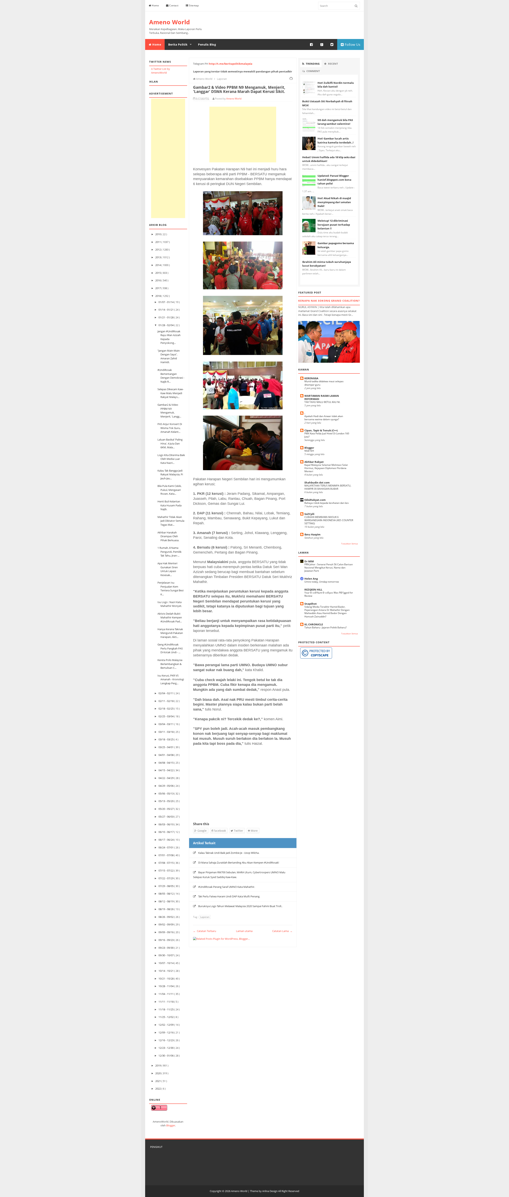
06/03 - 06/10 (166, 824)
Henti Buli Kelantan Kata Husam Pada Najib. (169, 505)
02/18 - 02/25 (166, 708)
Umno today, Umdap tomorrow (321, 581)
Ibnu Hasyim (312, 534)
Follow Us (352, 44)
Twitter (238, 830)
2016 (158, 280)
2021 (158, 1081)
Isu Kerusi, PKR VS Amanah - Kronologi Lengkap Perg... (170, 679)
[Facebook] (311, 44)
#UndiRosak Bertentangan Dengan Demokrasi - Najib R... (170, 375)
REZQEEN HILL (313, 589)
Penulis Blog (207, 44)
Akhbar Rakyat (314, 462)
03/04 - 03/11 (166, 724)
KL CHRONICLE (313, 624)
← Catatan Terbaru (204, 931)
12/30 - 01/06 (166, 1055)
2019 (158, 1065)
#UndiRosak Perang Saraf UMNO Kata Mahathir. (226, 887)
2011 (158, 242)
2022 (158, 1088)
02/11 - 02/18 (166, 701)
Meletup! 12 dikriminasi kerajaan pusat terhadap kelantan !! (334, 224)
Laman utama (244, 931)
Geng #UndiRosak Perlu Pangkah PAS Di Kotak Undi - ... (170, 648)
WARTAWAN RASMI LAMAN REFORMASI (321, 397)
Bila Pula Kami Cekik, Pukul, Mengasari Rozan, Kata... (169, 489)
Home (155, 5)
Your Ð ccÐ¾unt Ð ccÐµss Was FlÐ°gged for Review (328, 594)
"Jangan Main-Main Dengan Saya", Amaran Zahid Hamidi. (168, 356)
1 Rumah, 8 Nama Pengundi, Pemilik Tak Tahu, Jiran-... (169, 551)
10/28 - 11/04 (166, 986)
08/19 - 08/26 (166, 909)
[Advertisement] (168, 158)
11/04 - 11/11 (166, 994)
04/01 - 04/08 (166, 755)
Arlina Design (270, 1191)
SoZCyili (309, 514)
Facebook (219, 830)
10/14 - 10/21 (166, 971)
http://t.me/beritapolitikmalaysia (230, 63)
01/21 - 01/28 (166, 317)
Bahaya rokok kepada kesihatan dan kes (326, 503)
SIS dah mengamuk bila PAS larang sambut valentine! (335, 122)
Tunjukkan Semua (349, 543)
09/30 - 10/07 (166, 955)
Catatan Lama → (282, 931)
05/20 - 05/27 (166, 809)
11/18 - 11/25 (166, 1009)
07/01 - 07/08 (166, 855)
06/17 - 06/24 (166, 839)
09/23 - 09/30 (166, 947)
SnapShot (310, 603)
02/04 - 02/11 (166, 693)
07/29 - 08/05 (166, 886)
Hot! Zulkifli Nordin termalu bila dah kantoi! (336, 85)
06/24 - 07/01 (166, 847)
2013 (158, 257)
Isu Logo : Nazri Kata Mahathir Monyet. (169, 604)
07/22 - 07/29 (166, 878)
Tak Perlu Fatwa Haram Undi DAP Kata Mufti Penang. (229, 896)
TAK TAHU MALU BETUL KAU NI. (322, 402)
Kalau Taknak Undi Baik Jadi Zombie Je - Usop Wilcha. (228, 853)
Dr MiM (309, 561)
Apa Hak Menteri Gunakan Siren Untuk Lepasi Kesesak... (167, 569)
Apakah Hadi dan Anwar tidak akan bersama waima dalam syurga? (323, 417)
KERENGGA (311, 378)
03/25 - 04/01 (166, 747)
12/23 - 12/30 (166, 1048)
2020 (158, 1073)
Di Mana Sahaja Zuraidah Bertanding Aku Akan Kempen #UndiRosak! (238, 862)
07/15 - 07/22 (166, 870)
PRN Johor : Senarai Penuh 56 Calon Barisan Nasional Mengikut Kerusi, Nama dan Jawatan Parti (328, 567)
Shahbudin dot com (317, 482)
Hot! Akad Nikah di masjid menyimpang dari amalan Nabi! (334, 202)
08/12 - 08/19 (166, 901)
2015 (158, 273)
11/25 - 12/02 (166, 1017)
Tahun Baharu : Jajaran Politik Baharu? (325, 627)
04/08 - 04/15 (166, 762)
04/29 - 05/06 (166, 786)
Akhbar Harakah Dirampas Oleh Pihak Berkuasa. (168, 536)
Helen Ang (311, 578)
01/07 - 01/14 (166, 302)
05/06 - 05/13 (166, 793)
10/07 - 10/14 (166, 963)
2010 (158, 234)
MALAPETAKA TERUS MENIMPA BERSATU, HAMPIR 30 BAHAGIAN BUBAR (327, 487)
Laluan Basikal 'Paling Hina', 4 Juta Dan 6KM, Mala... (170, 443)
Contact (174, 5)
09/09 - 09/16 (166, 932)
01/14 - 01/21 (166, 309)
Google (202, 830)
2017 (158, 288)
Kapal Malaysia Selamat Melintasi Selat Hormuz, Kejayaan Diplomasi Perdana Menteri (326, 468)
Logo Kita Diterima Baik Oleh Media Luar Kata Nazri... (171, 459)
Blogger (170, 1125)
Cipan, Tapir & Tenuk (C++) (321, 430)
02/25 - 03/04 (166, 716)
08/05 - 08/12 (166, 893)
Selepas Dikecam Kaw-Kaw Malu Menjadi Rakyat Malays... (170, 393)
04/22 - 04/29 (166, 778)
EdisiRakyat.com (315, 500)
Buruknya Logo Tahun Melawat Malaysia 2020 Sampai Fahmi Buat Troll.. (240, 906)
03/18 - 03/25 (166, 739)
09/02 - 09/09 (166, 924)
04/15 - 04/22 (166, 770)
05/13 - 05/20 (166, 801)
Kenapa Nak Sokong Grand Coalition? (329, 300)
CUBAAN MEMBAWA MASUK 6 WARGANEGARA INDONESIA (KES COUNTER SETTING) (328, 520)
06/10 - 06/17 (166, 832)
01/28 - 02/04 (166, 325)
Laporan (204, 917)
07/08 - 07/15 (166, 863)
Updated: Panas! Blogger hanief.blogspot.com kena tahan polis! (334, 179)
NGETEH (309, 450)
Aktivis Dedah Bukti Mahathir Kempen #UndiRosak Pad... (169, 617)
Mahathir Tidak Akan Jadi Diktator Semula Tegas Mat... (170, 520)
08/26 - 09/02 (166, 917)
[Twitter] (332, 44)
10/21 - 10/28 (166, 978)
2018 (158, 296)
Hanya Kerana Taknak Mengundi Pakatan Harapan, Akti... (170, 633)
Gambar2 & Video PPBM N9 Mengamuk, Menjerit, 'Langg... (169, 410)
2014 (158, 265)
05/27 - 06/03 (166, 816)
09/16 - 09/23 (166, 940)
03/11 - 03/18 (166, 732)
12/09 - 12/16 (166, 1032)
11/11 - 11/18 (166, 1001)
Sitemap (193, 5)
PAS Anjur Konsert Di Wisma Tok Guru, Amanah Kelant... (169, 428)
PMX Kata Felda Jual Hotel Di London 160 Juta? (326, 435)
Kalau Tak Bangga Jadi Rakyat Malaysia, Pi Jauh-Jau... (170, 474)
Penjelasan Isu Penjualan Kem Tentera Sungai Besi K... (170, 588)
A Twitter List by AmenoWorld (160, 71)
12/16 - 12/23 (166, 1040)
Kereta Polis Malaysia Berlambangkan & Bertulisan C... (169, 664)
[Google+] (322, 44)
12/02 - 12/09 (166, 1024)
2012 (158, 249)
